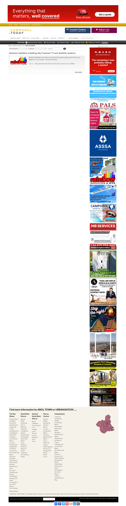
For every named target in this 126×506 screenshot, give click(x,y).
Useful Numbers (73, 38)
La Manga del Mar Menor (13, 434)
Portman (12, 464)
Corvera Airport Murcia (50, 494)
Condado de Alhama (24, 432)
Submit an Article (94, 42)
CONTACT (15, 25)
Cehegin (34, 429)
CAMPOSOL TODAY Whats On (18, 494)
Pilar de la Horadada (12, 457)
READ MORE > (79, 72)
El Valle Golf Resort (47, 432)
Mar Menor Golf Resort (14, 453)
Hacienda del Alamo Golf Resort (24, 439)
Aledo (22, 421)
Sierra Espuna (25, 455)
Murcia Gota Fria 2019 (63, 494)
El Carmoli (13, 423)
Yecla (33, 441)
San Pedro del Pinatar (14, 473)
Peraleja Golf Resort (47, 451)
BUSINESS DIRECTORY (18, 46)
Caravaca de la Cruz (36, 426)
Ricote (45, 455)
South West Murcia (25, 415)
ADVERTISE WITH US (25, 25)
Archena (45, 425)
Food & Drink (35, 38)
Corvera (45, 429)
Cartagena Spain (31, 494)
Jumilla (34, 435)
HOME (9, 46)
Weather (46, 38)
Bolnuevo (23, 427)
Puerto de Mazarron (24, 448)
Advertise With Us (112, 498)
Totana (23, 456)
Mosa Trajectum (48, 447)
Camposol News (15, 38)
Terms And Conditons (84, 498)
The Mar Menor (13, 415)
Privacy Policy (94, 498)
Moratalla (35, 437)
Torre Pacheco (14, 488)
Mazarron (24, 445)
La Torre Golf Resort (13, 440)
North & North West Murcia (36, 416)
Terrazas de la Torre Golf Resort (14, 484)
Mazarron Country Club (59, 455)
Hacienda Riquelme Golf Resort (47, 437)
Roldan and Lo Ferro (14, 467)
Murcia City (46, 449)
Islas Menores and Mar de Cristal (14, 427)
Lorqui (45, 441)
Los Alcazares (14, 445)
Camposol (24, 429)
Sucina (45, 456)
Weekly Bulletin (94, 494)
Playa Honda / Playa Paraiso (14, 461)
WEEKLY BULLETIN (36, 25)
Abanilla (45, 419)
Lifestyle (53, 38)
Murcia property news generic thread (79, 494)
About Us (104, 498)
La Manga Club (14, 431)
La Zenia (57, 476)
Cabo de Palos (14, 419)
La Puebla (12, 437)
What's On (25, 38)
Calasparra (35, 423)
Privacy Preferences (49, 499)
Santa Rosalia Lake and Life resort (13, 478)
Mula (33, 439)
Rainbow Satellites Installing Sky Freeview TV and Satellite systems (42, 53)
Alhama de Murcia (24, 424)
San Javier (12, 470)
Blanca (45, 427)
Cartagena (13, 421)
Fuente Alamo (25, 435)
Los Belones (13, 447)
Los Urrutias (13, 451)
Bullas (34, 421)
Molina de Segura (46, 444)
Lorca (22, 443)
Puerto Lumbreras (24, 451)
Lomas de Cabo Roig (59, 479)
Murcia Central (46, 415)
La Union (12, 443)
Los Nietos (13, 449)
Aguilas (23, 419)
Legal (100, 498)
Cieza (33, 431)
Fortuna (34, 433)
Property (61, 38)
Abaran (45, 421)
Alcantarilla (46, 423)
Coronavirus (40, 494)
